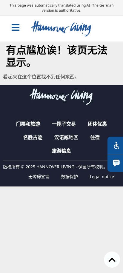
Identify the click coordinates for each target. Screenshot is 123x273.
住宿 (95, 137)
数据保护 (69, 176)
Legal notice (102, 176)
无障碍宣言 (38, 176)
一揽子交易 (64, 124)
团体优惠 (97, 124)
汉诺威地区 (66, 137)
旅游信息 (61, 150)
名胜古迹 (32, 137)
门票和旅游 (28, 124)
